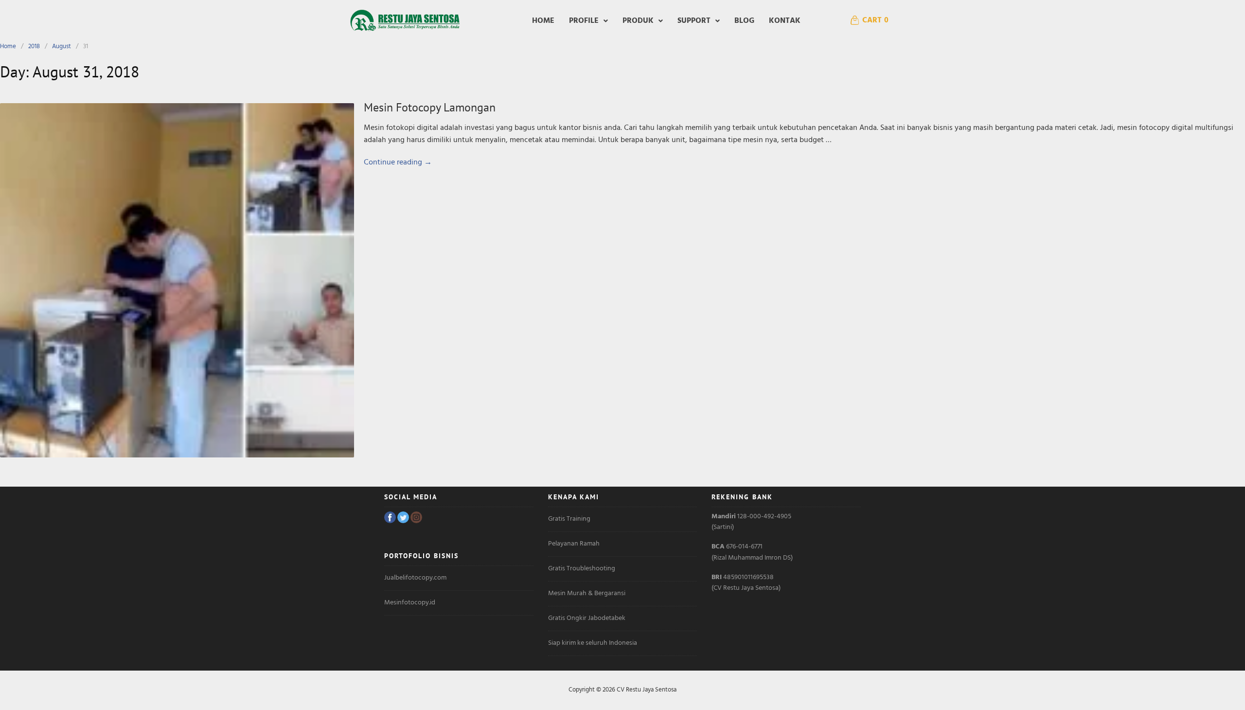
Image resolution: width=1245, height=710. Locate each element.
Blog (744, 21)
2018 (34, 46)
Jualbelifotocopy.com (415, 577)
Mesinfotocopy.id (409, 602)
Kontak (784, 21)
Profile (584, 21)
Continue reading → (398, 162)
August (61, 46)
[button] (588, 21)
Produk (638, 21)
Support (694, 21)
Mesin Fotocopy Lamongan (430, 107)
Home (543, 21)
